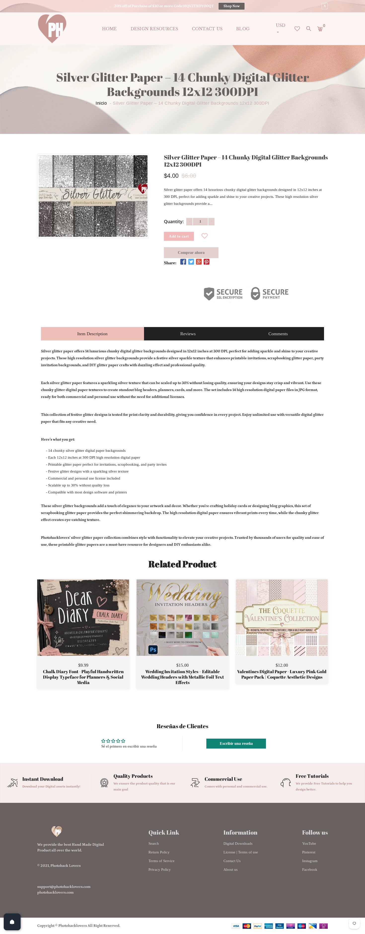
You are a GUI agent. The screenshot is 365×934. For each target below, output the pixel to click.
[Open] (12, 921)
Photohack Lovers (65, 866)
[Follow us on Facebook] (183, 262)
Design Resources (154, 28)
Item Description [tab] (92, 333)
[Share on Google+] (199, 262)
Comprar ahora (191, 252)
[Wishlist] (204, 236)
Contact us (207, 28)
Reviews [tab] (188, 333)
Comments (278, 333)
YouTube (309, 843)
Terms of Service (161, 861)
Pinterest (308, 852)
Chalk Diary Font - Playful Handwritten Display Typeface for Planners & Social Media (83, 677)
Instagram (310, 861)
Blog (243, 28)
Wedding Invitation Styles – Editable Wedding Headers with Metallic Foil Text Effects (182, 677)
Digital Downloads (238, 843)
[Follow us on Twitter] (191, 262)
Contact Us (232, 861)
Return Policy (159, 852)
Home (109, 28)
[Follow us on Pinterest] (206, 262)
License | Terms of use (240, 852)
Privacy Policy (159, 870)
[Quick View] (96, 625)
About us (230, 870)
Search (153, 843)
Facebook (309, 870)
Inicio (101, 103)
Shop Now (231, 6)
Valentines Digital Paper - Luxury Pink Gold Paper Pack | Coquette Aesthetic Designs (282, 674)
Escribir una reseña (236, 743)
